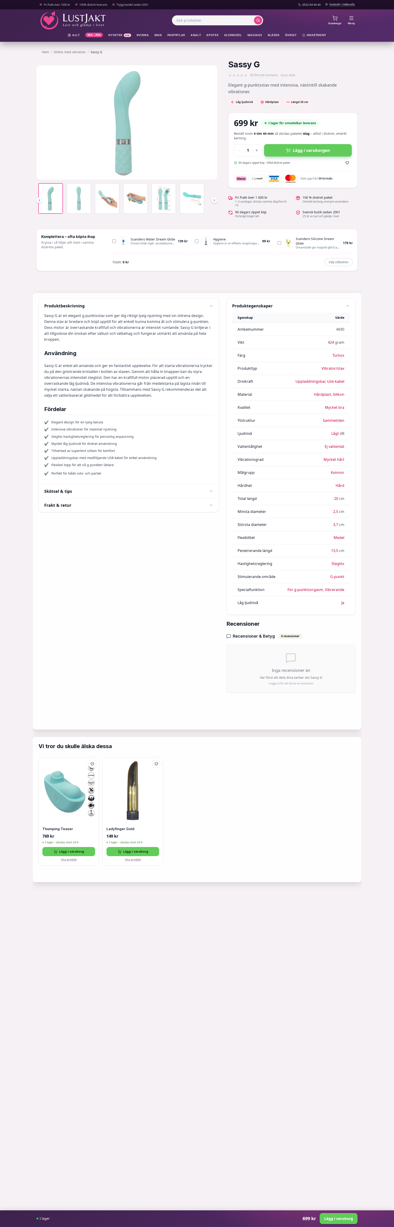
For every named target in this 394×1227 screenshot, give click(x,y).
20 (336, 498)
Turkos (338, 355)
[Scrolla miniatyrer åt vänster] (39, 200)
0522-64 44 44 (311, 5)
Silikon (338, 394)
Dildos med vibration (70, 52)
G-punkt (337, 576)
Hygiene (219, 239)
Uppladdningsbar (310, 381)
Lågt (335, 433)
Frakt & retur (57, 505)
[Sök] (258, 20)
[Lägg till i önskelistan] (347, 162)
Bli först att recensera (264, 75)
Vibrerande (334, 589)
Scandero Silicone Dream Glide (315, 241)
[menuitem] (73, 35)
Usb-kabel (335, 381)
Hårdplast (322, 394)
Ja (342, 602)
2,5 (335, 511)
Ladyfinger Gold (120, 829)
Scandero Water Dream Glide (153, 239)
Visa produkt (69, 860)
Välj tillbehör (339, 262)
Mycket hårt (334, 459)
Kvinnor (337, 472)
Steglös (338, 563)
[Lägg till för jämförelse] (92, 773)
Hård (340, 485)
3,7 (335, 524)
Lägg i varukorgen (311, 150)
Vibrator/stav (332, 368)
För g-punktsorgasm (305, 589)
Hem (45, 52)
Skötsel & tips (58, 491)
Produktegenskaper (252, 306)
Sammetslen (333, 420)
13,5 (334, 550)
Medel (339, 537)
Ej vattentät (334, 446)
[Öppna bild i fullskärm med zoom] (210, 173)
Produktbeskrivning (64, 306)
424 (331, 342)
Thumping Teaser (57, 829)
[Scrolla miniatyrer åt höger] (214, 200)
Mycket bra (334, 407)
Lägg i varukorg (71, 851)
